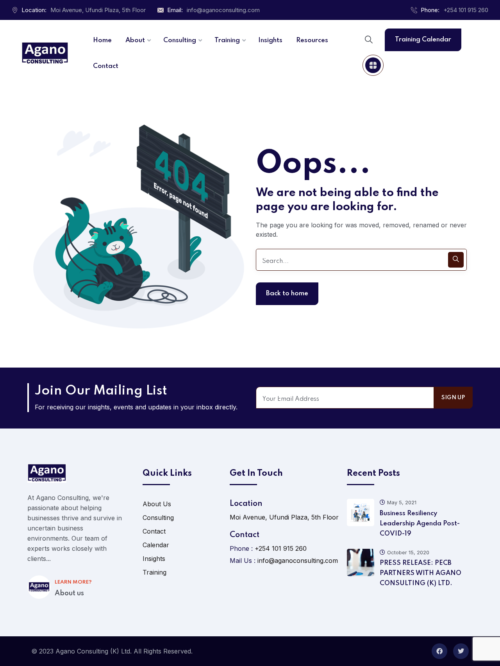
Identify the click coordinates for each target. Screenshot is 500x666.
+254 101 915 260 (465, 10)
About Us (157, 504)
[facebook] (439, 651)
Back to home (287, 293)
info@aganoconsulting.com (223, 10)
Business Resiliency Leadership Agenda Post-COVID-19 (420, 523)
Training (154, 572)
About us (69, 593)
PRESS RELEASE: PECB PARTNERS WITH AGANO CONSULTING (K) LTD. (420, 573)
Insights (154, 558)
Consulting (158, 517)
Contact (154, 531)
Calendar (156, 545)
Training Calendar (423, 39)
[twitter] (461, 651)
